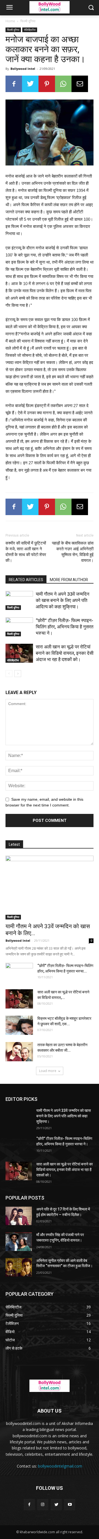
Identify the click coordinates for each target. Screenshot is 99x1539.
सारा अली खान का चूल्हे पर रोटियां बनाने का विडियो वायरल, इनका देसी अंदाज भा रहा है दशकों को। (65, 653)
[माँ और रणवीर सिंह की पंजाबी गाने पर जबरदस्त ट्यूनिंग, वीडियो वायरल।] (19, 1241)
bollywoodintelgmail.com (60, 1466)
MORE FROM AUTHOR (69, 580)
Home (10, 21)
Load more (47, 1070)
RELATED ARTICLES (26, 580)
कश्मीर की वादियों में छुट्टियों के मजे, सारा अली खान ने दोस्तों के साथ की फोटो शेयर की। (26, 552)
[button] (90, 7)
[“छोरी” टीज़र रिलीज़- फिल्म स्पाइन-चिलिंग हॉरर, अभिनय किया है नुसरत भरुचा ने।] (19, 626)
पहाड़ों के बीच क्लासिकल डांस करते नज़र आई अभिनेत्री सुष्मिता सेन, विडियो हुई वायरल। (73, 552)
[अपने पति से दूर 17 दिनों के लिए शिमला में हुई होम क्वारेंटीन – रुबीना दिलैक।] (19, 1216)
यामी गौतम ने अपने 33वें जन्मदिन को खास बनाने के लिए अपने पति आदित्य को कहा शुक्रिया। (62, 600)
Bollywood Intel (22, 69)
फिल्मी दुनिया (27, 21)
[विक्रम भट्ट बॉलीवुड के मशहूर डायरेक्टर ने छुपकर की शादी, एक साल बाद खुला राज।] (19, 1025)
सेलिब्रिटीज (29, 30)
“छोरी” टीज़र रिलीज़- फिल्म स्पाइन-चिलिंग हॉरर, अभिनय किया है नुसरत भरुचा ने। (65, 627)
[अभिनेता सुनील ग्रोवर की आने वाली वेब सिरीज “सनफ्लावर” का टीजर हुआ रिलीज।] (19, 1267)
